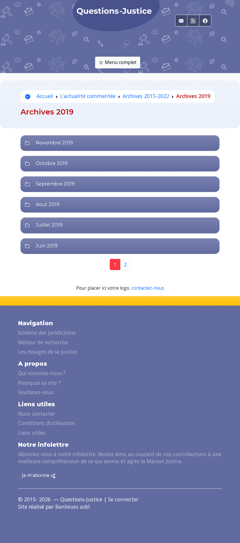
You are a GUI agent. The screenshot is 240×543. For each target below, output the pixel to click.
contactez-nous (147, 288)
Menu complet (120, 62)
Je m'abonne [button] (36, 475)
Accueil (44, 96)
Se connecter (123, 499)
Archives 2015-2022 (146, 96)
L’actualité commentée (88, 96)
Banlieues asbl (72, 506)
